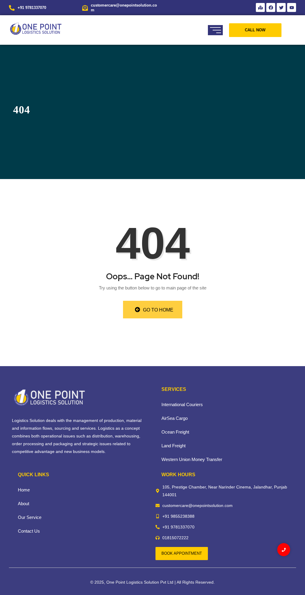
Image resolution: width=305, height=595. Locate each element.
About (23, 503)
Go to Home (157, 309)
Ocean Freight (175, 431)
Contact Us (29, 531)
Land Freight (173, 445)
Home (24, 489)
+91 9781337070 (32, 7)
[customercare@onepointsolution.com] (85, 7)
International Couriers (182, 404)
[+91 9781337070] (12, 7)
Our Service (29, 517)
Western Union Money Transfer (191, 459)
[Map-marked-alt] (260, 7)
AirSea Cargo (174, 418)
